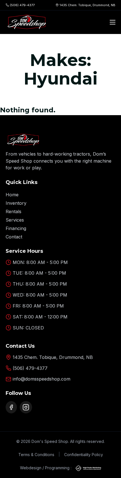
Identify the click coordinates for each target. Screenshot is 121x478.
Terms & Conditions (36, 454)
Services (15, 220)
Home (12, 194)
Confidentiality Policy (83, 454)
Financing (16, 228)
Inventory (16, 203)
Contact (14, 237)
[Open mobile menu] (112, 22)
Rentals (13, 211)
